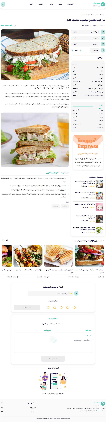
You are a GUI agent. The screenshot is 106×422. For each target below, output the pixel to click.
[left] (3, 240)
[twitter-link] (2, 408)
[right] (7, 240)
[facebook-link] (2, 412)
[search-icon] (3, 4)
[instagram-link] (2, 403)
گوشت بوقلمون (61, 178)
